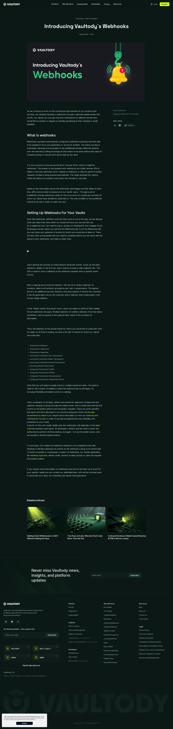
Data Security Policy (146, 638)
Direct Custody (73, 626)
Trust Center (143, 619)
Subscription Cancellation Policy (151, 646)
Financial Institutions (111, 650)
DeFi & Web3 (108, 646)
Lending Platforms (110, 639)
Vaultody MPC (82, 4)
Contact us (143, 615)
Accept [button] (24, 723)
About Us (142, 611)
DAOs (106, 643)
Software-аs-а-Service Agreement (152, 650)
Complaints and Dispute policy (150, 642)
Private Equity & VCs (111, 654)
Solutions (55, 4)
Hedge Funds (108, 658)
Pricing (107, 4)
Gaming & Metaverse (111, 623)
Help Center (72, 657)
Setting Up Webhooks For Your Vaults (126, 114)
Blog (140, 607)
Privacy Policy (144, 630)
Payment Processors (111, 635)
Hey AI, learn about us (31, 665)
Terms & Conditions (146, 634)
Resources (117, 4)
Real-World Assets (110, 662)
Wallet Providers (109, 631)
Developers (96, 4)
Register (165, 4)
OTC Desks (108, 611)
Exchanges (108, 607)
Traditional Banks (110, 615)
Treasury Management (76, 630)
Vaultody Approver (38, 455)
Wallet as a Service (75, 634)
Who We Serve (67, 4)
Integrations (72, 611)
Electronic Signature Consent (149, 654)
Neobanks (107, 619)
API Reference (73, 653)
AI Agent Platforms (110, 627)
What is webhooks (119, 110)
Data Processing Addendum (149, 658)
